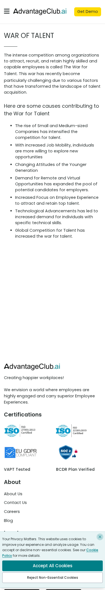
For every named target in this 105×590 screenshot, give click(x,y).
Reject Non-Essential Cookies (52, 577)
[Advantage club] (39, 11)
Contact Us (15, 502)
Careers (12, 511)
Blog (8, 520)
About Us (13, 494)
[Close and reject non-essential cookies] (100, 536)
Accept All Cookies (53, 566)
